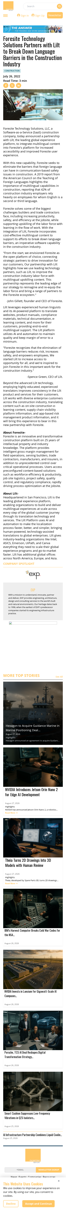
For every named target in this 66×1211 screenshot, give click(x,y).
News (14, 1177)
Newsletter (55, 15)
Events (23, 1177)
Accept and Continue (38, 1203)
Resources (49, 1177)
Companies (34, 1177)
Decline (11, 1203)
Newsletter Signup (48, 1169)
